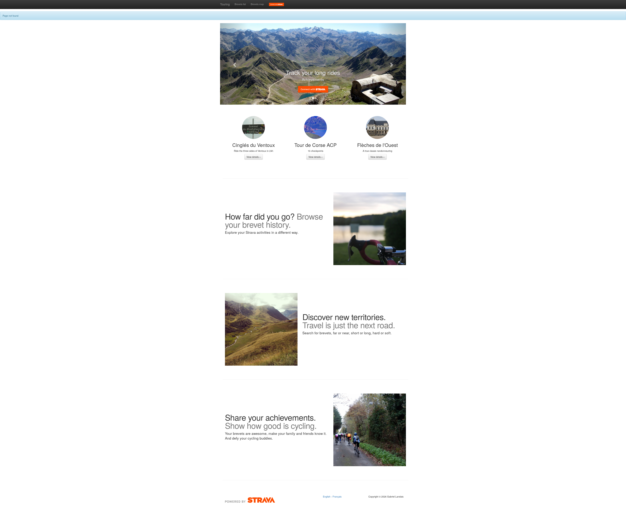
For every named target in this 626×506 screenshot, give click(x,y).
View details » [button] (253, 156)
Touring (225, 4)
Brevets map (257, 4)
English (327, 496)
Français (337, 496)
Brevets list (240, 4)
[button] (234, 64)
